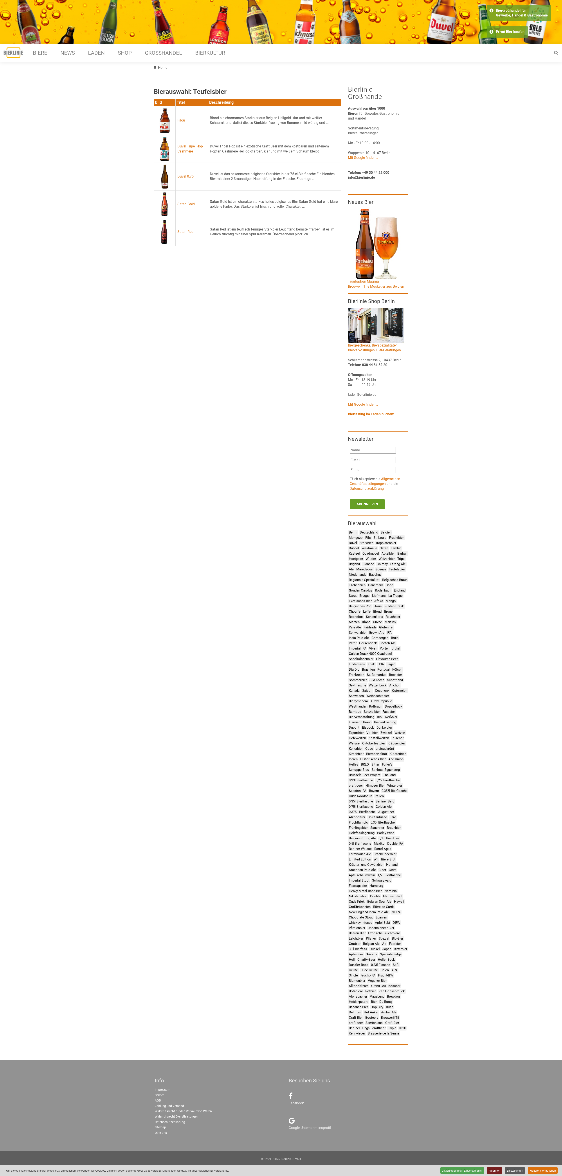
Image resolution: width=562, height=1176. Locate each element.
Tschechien (357, 585)
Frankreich (356, 675)
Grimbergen (379, 638)
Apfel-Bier (356, 954)
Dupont (354, 728)
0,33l (402, 1028)
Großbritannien (360, 907)
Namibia (390, 891)
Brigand (354, 564)
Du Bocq (385, 1002)
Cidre (392, 870)
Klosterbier (398, 754)
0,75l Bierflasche (361, 807)
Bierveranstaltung (361, 717)
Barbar (402, 553)
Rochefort (356, 617)
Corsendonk (368, 643)
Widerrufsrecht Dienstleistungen (176, 1116)
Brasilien (368, 669)
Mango (391, 601)
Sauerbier (377, 828)
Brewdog (393, 996)
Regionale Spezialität (364, 580)
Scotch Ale (388, 643)
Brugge (364, 596)
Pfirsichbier (357, 928)
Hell (352, 960)
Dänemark (375, 585)
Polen (384, 970)
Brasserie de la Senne (383, 1033)
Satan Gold (186, 204)
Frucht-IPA (367, 975)
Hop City (377, 1007)
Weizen (399, 733)
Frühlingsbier (358, 828)
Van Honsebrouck (391, 991)
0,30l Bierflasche (383, 822)
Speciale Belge (391, 954)
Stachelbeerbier (385, 854)
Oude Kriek (357, 902)
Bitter (375, 764)
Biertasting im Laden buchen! (371, 414)
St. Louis (379, 538)
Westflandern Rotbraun (365, 706)
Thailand (389, 775)
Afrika (378, 601)
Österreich (399, 691)
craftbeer (378, 1028)
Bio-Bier (397, 938)
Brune (388, 611)
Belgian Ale (371, 944)
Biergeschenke (359, 345)
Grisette (371, 954)
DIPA (396, 923)
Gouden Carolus (360, 590)
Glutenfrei (386, 627)
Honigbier (356, 559)
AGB (158, 1100)
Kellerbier (356, 749)
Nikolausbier (358, 896)
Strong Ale (398, 564)
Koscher (394, 986)
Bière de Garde (383, 907)
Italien (379, 796)
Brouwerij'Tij (390, 1018)
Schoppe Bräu (359, 770)
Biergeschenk (359, 701)
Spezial (384, 938)
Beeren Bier (357, 933)
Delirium (355, 1012)
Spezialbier (372, 712)
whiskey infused (360, 923)
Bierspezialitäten (385, 345)
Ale (351, 569)
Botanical (356, 991)
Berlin (353, 532)
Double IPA (395, 844)
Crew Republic (381, 701)
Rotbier (370, 991)
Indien (353, 759)
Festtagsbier (358, 886)
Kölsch (397, 669)
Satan (384, 548)
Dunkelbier (384, 728)
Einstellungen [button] (515, 1170)
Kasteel (354, 553)
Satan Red (185, 232)
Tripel (401, 559)
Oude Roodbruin (360, 796)
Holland (392, 865)
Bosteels (371, 1018)
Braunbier (394, 828)
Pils (368, 538)
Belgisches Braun (394, 580)
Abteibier (388, 553)
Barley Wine (385, 833)
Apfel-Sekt (382, 923)
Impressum (162, 1089)
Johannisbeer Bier (381, 928)
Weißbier (390, 717)
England (399, 590)
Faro (393, 817)
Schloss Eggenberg (386, 770)
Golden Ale (384, 807)
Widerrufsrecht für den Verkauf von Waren (183, 1111)
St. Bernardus (376, 675)
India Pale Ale (359, 638)
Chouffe (354, 611)
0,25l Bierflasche (388, 780)
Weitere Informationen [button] (543, 1170)
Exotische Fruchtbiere (384, 933)
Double (375, 896)
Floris (377, 606)
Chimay (382, 564)
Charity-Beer (366, 960)
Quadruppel (370, 553)
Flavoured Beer (387, 659)
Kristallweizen (379, 738)
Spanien (381, 917)
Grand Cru (378, 986)
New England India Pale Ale (369, 912)
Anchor (394, 685)
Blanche (368, 564)
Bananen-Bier (358, 1007)
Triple (392, 1028)
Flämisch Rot (392, 896)
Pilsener (397, 738)
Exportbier (356, 733)
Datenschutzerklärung (367, 488)
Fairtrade (370, 627)
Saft (396, 965)
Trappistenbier (385, 543)
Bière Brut (388, 859)
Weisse (354, 743)
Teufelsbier (397, 569)
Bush (389, 1007)
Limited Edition (360, 859)
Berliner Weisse (360, 849)
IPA (389, 633)
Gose (369, 749)
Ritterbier (400, 949)
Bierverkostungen (361, 350)
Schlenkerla (374, 617)
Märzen (354, 622)
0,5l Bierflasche (360, 844)
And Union (395, 759)
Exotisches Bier (360, 601)
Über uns (161, 1132)
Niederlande (357, 575)
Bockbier (395, 675)
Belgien (386, 532)
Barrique (355, 712)
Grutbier (354, 944)
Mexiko (379, 844)
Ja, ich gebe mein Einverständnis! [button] (462, 1170)
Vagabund (377, 996)
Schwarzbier (358, 633)
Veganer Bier (377, 981)
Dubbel (354, 548)
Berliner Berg (385, 801)
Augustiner (386, 812)
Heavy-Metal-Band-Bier (365, 891)
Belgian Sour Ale (379, 902)
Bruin (394, 638)
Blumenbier (357, 981)
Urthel (395, 648)
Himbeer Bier (375, 786)
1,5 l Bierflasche (389, 875)
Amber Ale (388, 1012)
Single (353, 975)
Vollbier (372, 733)
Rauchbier (393, 617)
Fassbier (388, 712)
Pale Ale (355, 627)
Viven (373, 648)
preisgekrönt (385, 749)
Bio (379, 717)
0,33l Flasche (380, 965)
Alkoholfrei (357, 817)
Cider (382, 870)
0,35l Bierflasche (361, 801)
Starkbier (366, 543)
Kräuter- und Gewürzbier (366, 865)
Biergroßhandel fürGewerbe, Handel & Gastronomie (522, 12)
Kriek (371, 664)
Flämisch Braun (360, 722)
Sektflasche (357, 685)
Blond (377, 611)
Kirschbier (356, 754)
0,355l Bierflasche (394, 791)
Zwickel (386, 733)
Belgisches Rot (360, 606)
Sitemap (160, 1127)
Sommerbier (358, 680)
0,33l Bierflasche (361, 780)
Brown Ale (376, 633)
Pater (353, 643)
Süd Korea (376, 680)
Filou (181, 120)
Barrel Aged (382, 849)
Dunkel (375, 949)
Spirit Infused (377, 817)
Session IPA (357, 791)
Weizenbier (387, 559)
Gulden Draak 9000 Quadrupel (370, 654)
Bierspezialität (376, 754)
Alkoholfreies (359, 986)
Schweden (356, 696)
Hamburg (376, 886)
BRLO (365, 764)
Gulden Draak (394, 606)
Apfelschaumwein (362, 875)
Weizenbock (378, 685)
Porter (384, 648)
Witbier (371, 559)
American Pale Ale (362, 870)
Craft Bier (356, 1018)
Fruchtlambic (358, 822)
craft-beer (356, 786)
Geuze (353, 970)
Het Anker (371, 1012)
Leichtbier (356, 938)
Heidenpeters (358, 1002)
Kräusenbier (396, 743)
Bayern (374, 791)
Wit (376, 859)
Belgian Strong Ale (362, 838)
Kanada (354, 691)
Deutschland (369, 532)
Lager (391, 664)
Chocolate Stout (361, 917)
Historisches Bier (373, 759)
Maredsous (364, 569)
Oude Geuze (369, 970)
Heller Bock (386, 960)
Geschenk (382, 691)
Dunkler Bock (358, 965)
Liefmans (379, 596)
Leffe (367, 611)
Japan (386, 949)
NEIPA (396, 912)
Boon (389, 585)
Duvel (353, 543)
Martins (390, 622)
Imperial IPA (357, 648)
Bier (374, 1002)
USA (381, 664)
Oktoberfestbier (373, 743)
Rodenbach (383, 590)
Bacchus (375, 575)
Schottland (395, 680)
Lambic (396, 548)
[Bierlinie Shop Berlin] (376, 325)
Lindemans (357, 664)
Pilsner (371, 938)
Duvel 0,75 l (186, 176)
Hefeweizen (357, 738)
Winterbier (394, 786)
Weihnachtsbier (377, 696)
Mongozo (356, 538)
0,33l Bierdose (388, 838)
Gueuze (380, 569)
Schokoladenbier (361, 659)
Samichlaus (374, 1023)
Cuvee (377, 622)
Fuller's (387, 764)
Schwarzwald (381, 880)
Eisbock (368, 728)
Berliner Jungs (359, 1028)
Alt (384, 944)
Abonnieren (367, 504)
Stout (353, 596)
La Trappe (395, 596)
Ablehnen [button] (494, 1170)
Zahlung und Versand (169, 1106)
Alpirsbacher (358, 996)
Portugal (383, 669)
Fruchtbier (396, 538)
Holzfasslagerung (362, 833)
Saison (367, 691)
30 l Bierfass (358, 949)
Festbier (395, 944)
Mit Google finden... (363, 158)
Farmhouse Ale (360, 854)
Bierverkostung (385, 722)
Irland (366, 622)
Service (159, 1095)
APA (394, 970)
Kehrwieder (357, 1033)
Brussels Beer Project (364, 775)
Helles (353, 764)
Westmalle (369, 548)
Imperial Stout (359, 880)
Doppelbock (393, 706)
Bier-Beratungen (388, 350)
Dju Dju (354, 669)
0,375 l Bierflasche (362, 812)
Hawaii (399, 902)
